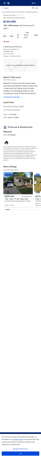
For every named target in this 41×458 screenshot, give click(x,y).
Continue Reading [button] (11, 97)
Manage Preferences (20, 449)
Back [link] (7, 8)
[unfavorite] (30, 174)
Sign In (34, 3)
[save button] (33, 8)
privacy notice (18, 439)
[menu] (5, 3)
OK (20, 454)
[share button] (36, 8)
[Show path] (19, 15)
